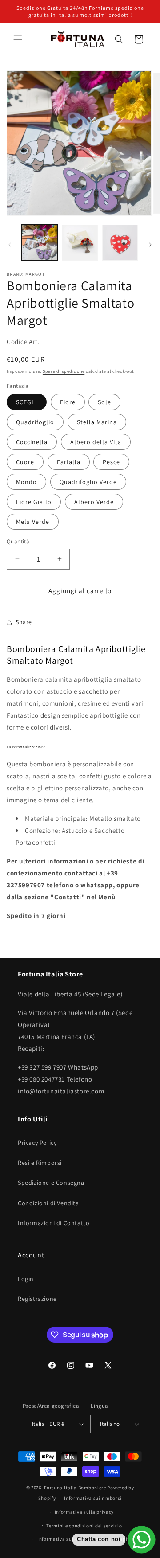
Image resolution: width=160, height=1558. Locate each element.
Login (26, 1279)
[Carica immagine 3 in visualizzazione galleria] (120, 242)
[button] (18, 39)
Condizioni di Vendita (48, 1203)
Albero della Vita (95, 442)
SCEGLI (26, 402)
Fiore (68, 402)
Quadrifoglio (35, 422)
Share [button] (24, 622)
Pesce (111, 462)
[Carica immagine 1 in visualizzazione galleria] (39, 242)
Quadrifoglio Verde (88, 482)
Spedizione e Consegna (51, 1183)
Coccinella (32, 442)
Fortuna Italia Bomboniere (75, 1487)
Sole (104, 402)
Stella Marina (97, 422)
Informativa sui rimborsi (93, 1498)
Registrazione (37, 1299)
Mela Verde (32, 522)
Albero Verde (94, 502)
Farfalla (68, 462)
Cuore (25, 462)
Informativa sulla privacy (84, 1512)
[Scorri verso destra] (150, 244)
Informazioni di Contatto (53, 1223)
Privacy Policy (37, 1143)
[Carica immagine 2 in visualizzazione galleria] (79, 242)
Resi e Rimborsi (40, 1163)
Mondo (26, 482)
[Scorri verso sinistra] (10, 244)
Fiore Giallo (34, 502)
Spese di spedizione (63, 371)
